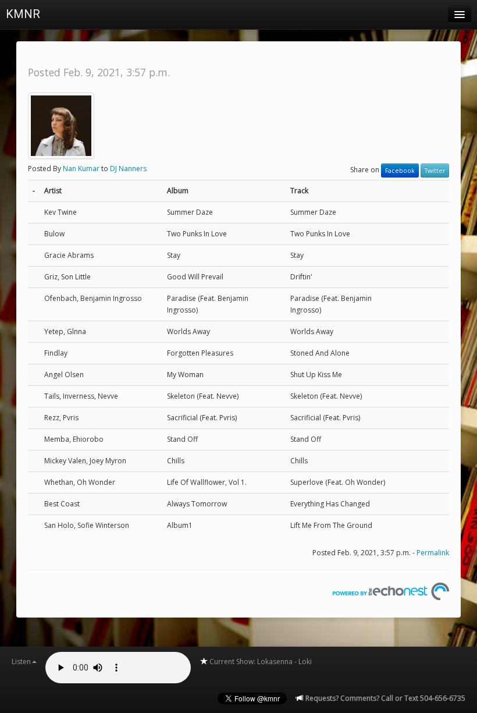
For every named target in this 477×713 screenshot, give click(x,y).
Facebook (400, 170)
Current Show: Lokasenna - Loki (260, 661)
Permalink (433, 553)
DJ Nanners (128, 168)
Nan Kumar (81, 168)
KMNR (23, 14)
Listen (21, 661)
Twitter (435, 170)
